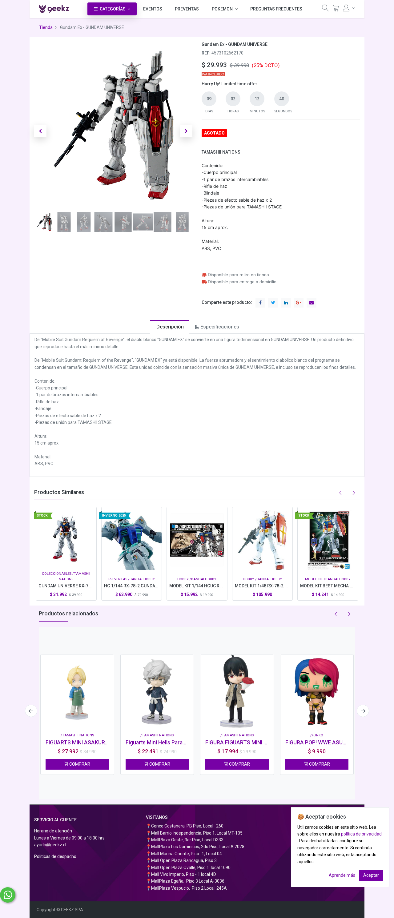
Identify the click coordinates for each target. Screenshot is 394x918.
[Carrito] (335, 9)
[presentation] (31, 711)
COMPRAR (79, 764)
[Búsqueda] (325, 9)
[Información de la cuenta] (349, 8)
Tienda (46, 27)
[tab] (169, 327)
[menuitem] (153, 8)
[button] (40, 131)
